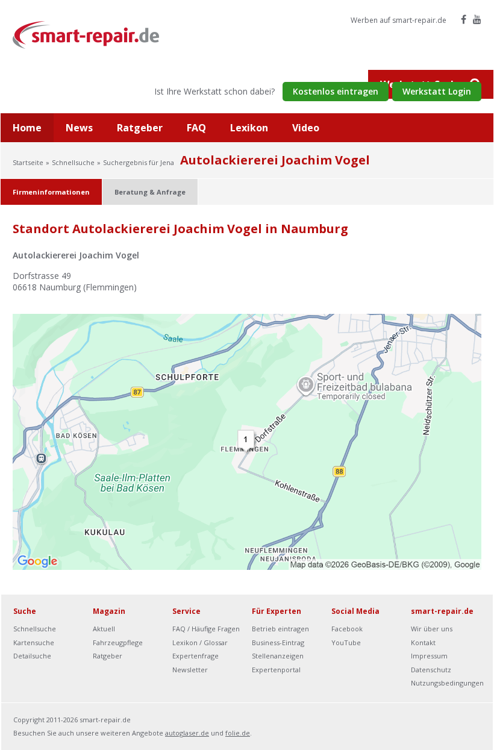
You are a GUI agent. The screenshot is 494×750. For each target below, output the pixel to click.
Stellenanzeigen (278, 655)
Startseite (28, 162)
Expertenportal (276, 669)
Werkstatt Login (436, 91)
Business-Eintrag (278, 642)
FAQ (196, 127)
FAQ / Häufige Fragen (206, 628)
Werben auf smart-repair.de (398, 20)
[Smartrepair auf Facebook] (463, 19)
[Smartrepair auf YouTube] (477, 19)
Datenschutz (431, 669)
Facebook (347, 628)
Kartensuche (33, 642)
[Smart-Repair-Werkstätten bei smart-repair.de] (86, 34)
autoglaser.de (187, 732)
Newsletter (190, 669)
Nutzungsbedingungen (447, 682)
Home (27, 127)
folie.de (237, 732)
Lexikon (249, 127)
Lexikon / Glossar (200, 642)
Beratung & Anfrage (150, 191)
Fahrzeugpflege (118, 642)
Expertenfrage (195, 655)
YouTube (346, 642)
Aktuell (104, 628)
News (79, 127)
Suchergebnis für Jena (138, 162)
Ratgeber (140, 127)
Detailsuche (32, 655)
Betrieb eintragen (280, 628)
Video (305, 127)
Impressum (429, 655)
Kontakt (423, 642)
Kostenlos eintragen (335, 91)
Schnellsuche (73, 162)
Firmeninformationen (51, 191)
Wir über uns (431, 628)
